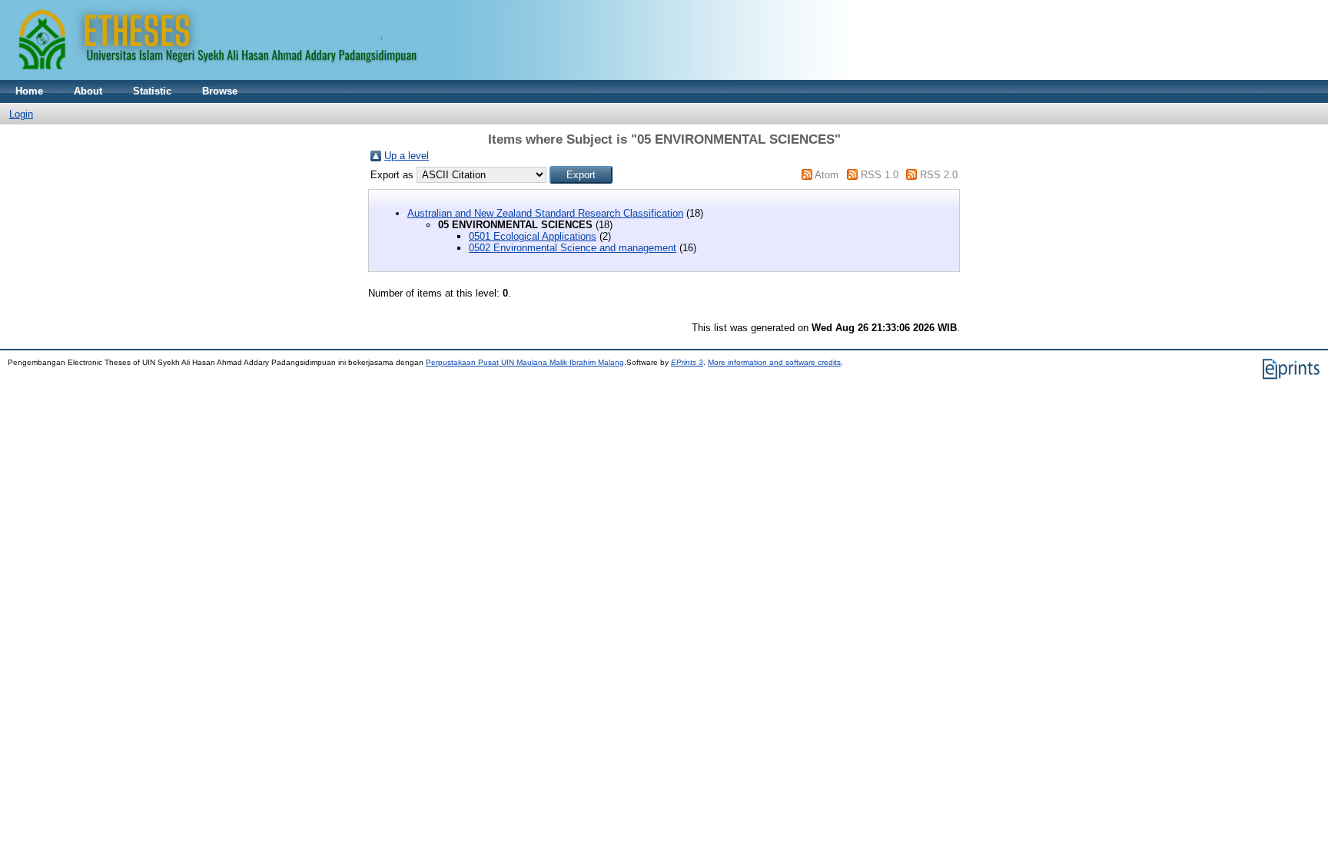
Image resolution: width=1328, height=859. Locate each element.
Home (29, 91)
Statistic (152, 91)
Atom (826, 175)
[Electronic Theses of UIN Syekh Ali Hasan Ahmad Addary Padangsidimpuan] (426, 76)
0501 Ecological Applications (532, 236)
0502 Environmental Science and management (572, 248)
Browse (219, 91)
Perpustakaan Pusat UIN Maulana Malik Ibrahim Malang (525, 362)
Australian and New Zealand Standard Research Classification (545, 213)
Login (21, 114)
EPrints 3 (687, 362)
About (88, 91)
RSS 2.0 (939, 175)
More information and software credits (774, 362)
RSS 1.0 (879, 175)
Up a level (406, 155)
